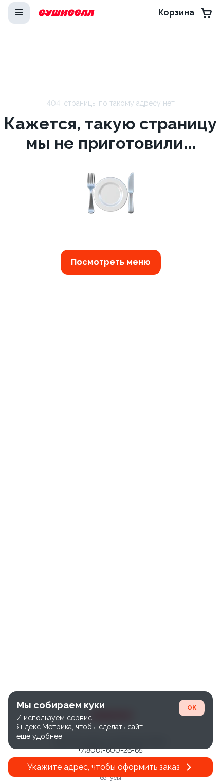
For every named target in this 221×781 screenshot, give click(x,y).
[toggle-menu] (19, 13)
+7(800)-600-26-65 (110, 750)
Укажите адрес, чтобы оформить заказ (103, 767)
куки (94, 705)
